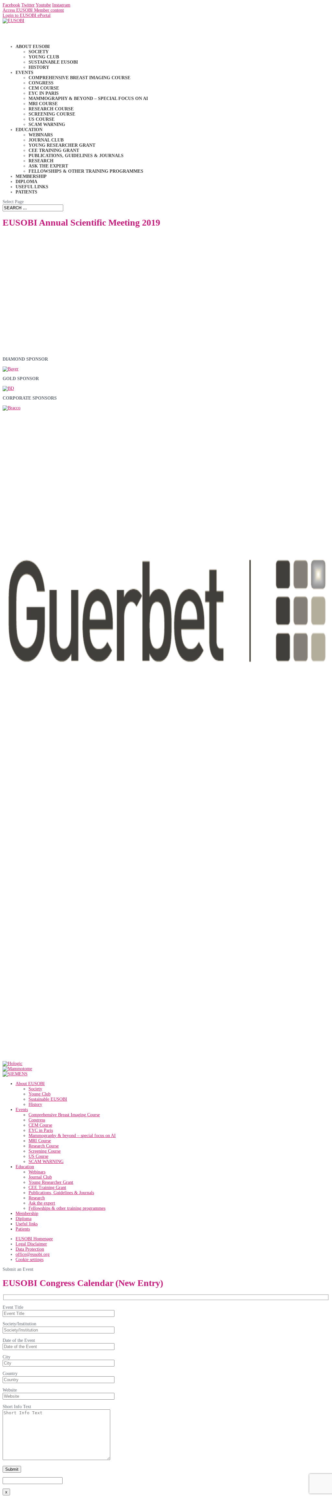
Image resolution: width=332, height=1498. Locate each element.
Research (41, 160)
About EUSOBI (30, 1083)
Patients (26, 192)
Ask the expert (48, 166)
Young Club (44, 57)
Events (22, 1109)
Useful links (27, 1223)
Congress (41, 82)
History (39, 67)
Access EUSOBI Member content (33, 10)
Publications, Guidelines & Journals (76, 155)
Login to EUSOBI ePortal (27, 15)
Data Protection (30, 1249)
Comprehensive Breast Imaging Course (79, 77)
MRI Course (43, 103)
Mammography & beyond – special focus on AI (88, 98)
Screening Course (52, 114)
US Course (41, 119)
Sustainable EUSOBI (53, 62)
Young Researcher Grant (62, 145)
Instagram (61, 5)
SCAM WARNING (47, 124)
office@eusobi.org (33, 1254)
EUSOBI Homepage (34, 1238)
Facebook (11, 5)
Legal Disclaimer (31, 1244)
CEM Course (44, 88)
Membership (27, 1213)
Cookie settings (29, 1259)
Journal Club (46, 140)
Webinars (41, 134)
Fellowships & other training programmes (86, 171)
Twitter (28, 5)
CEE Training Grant (54, 150)
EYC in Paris (44, 93)
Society (39, 51)
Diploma (23, 1218)
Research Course (51, 108)
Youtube (43, 5)
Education (25, 1166)
